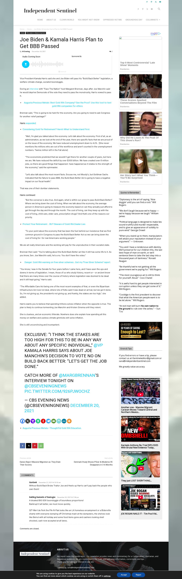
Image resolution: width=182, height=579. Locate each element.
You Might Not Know (88, 19)
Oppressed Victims (112, 19)
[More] (69, 421)
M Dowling (26, 51)
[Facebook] (147, 2)
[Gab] (38, 421)
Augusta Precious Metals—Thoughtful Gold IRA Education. (52, 428)
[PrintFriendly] (58, 421)
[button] (159, 9)
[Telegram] (48, 421)
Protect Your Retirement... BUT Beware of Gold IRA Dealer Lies (54, 224)
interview (34, 89)
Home (40, 19)
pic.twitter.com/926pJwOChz (57, 391)
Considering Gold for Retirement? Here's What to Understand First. (56, 129)
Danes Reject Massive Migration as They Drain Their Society (40, 463)
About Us (51, 19)
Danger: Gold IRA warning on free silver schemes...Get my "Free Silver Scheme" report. (68, 262)
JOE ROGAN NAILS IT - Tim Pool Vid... (139, 513)
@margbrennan (77, 375)
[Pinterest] (151, 2)
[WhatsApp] (41, 445)
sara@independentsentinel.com (80, 567)
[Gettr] (43, 421)
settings (107, 576)
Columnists (152, 19)
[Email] (53, 421)
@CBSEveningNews (45, 385)
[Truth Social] (33, 421)
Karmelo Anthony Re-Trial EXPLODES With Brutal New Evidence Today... (139, 446)
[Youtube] (160, 2)
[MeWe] (64, 421)
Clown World (67, 19)
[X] (156, 2)
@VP (98, 345)
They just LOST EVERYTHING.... (136, 480)
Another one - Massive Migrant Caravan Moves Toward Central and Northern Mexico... (139, 409)
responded (31, 123)
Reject (138, 575)
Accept (124, 575)
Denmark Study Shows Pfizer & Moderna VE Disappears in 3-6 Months (93, 463)
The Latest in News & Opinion (36, 33)
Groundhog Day (134, 19)
